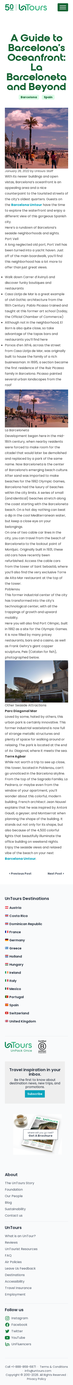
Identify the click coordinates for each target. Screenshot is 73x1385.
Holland (15, 956)
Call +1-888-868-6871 (20, 1367)
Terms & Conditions (54, 1367)
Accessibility (15, 1281)
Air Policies (13, 1262)
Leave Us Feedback (20, 1268)
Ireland (15, 972)
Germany (17, 940)
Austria (15, 907)
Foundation (14, 1189)
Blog (8, 1202)
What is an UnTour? (20, 1236)
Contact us (14, 1215)
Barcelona (29, 97)
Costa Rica (18, 916)
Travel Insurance (18, 1288)
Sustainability (15, 1209)
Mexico (15, 989)
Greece (15, 948)
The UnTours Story (19, 1183)
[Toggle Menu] (63, 7)
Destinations (15, 1275)
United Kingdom (22, 1021)
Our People (14, 1196)
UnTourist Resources (21, 1249)
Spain (48, 97)
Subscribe (34, 1094)
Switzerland (19, 1013)
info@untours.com (38, 1371)
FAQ (8, 1255)
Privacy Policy (36, 1379)
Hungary (16, 964)
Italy (13, 980)
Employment (15, 1294)
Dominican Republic (25, 924)
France (15, 932)
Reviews (11, 1242)
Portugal (16, 997)
